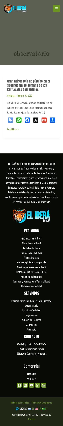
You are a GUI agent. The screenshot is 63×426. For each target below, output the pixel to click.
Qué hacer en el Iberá (31, 238)
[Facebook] (19, 385)
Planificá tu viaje (31, 257)
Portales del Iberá (31, 248)
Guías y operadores (31, 320)
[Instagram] (25, 385)
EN (40, 408)
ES (33, 408)
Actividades (31, 324)
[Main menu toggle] (56, 8)
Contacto (31, 378)
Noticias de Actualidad (31, 286)
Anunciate (31, 329)
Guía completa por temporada (31, 262)
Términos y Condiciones (42, 402)
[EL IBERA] (15, 8)
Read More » (13, 130)
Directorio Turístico (31, 310)
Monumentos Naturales (31, 276)
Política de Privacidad (20, 402)
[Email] (43, 385)
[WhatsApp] (37, 385)
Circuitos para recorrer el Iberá (31, 267)
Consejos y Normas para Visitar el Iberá (31, 281)
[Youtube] (31, 385)
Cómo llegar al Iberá (31, 243)
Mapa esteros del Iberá (31, 253)
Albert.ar (31, 419)
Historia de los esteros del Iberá (31, 272)
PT (46, 408)
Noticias (11, 95)
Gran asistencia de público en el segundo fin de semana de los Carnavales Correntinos (28, 85)
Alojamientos (32, 315)
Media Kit (31, 373)
